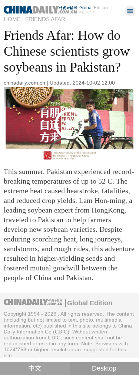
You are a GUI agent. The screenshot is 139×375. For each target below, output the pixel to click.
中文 (35, 368)
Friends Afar (45, 19)
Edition (93, 7)
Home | (14, 19)
